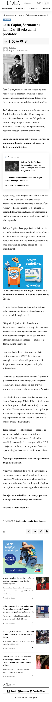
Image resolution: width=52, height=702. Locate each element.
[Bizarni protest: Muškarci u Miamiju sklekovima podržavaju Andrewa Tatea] (42, 637)
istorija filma (32, 521)
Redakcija (12, 48)
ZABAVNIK (7, 19)
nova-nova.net (22, 507)
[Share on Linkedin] (17, 41)
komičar (42, 521)
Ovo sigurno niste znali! (18, 185)
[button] (5, 3)
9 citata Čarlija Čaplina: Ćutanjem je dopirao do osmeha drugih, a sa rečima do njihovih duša (33, 166)
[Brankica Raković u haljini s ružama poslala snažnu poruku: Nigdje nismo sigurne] (42, 583)
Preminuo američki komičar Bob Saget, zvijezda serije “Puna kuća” (23, 179)
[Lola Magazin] (19, 3)
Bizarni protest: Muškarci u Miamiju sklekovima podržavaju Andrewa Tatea (18, 634)
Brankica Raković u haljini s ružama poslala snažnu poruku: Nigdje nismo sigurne (18, 581)
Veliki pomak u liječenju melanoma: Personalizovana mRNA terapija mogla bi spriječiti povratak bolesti (18, 609)
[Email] (22, 41)
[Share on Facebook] (9, 41)
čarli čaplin (21, 521)
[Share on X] (13, 41)
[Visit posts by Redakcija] (5, 49)
